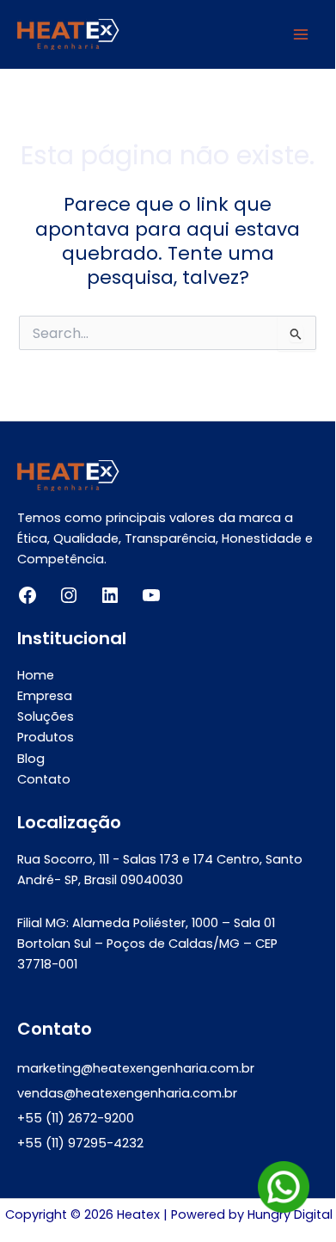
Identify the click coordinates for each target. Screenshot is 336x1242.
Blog (31, 758)
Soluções (45, 716)
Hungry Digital (290, 1214)
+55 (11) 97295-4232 (80, 1143)
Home (35, 675)
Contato (43, 779)
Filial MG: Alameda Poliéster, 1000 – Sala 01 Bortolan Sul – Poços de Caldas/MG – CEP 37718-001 (147, 943)
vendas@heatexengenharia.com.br (127, 1093)
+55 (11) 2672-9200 (75, 1118)
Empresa (44, 695)
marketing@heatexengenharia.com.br (135, 1068)
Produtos (45, 737)
